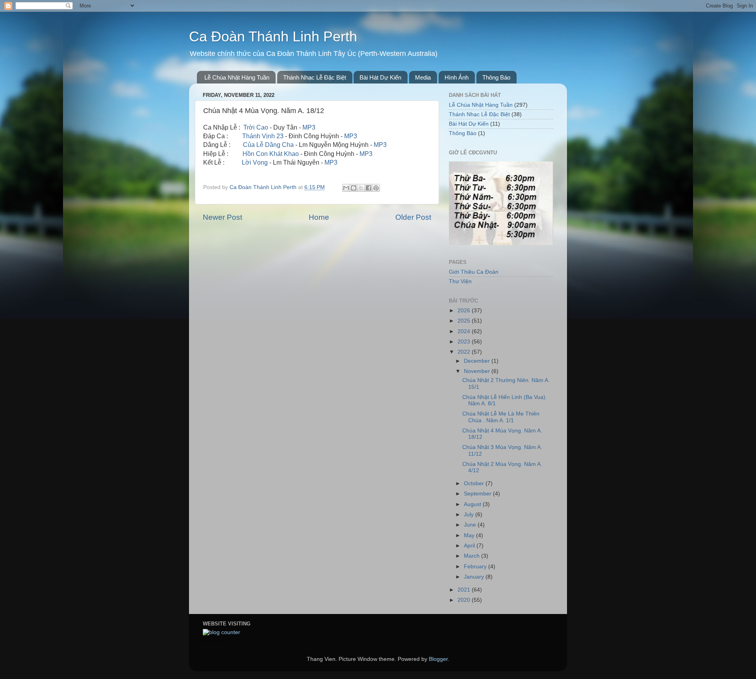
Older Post (413, 217)
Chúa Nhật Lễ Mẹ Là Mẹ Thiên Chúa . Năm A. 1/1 (500, 417)
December (477, 361)
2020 (465, 600)
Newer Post (222, 217)
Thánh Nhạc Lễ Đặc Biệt (314, 77)
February (476, 567)
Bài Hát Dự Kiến (380, 77)
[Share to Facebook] (368, 188)
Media (423, 77)
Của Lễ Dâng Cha (268, 144)
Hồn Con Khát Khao (271, 153)
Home (319, 217)
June (471, 525)
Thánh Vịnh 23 (263, 136)
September (478, 494)
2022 (465, 352)
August (473, 504)
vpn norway (216, 641)
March (472, 556)
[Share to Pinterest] (376, 188)
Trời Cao (255, 127)
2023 (465, 342)
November (477, 371)
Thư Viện (460, 281)
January (474, 577)
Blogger (438, 659)
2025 (465, 321)
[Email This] (346, 188)
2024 (465, 331)
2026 (465, 311)
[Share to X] (361, 188)
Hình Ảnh (457, 77)
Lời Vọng (255, 162)
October (474, 483)
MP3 (308, 127)
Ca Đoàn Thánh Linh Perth (273, 36)
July (469, 515)
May (470, 535)
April (470, 546)
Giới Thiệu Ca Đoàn (473, 272)
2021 (465, 590)
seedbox (206, 641)
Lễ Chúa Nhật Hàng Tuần (236, 77)
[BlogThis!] (354, 188)
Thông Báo (496, 77)
